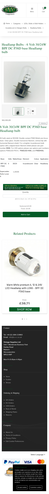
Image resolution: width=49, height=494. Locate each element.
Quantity (25, 192)
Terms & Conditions (13, 435)
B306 (8, 148)
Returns (9, 415)
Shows (8, 383)
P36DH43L (40, 151)
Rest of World (11, 409)
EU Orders (10, 403)
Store (8, 376)
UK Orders (10, 400)
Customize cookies (35, 487)
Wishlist (43, 123)
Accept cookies (22, 487)
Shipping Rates (11, 412)
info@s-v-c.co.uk (15, 337)
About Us (9, 432)
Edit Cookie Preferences (15, 441)
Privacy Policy (11, 438)
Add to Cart (25, 214)
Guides (8, 379)
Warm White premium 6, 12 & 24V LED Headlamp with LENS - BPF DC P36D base (24, 288)
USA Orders (10, 406)
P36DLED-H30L (26, 151)
